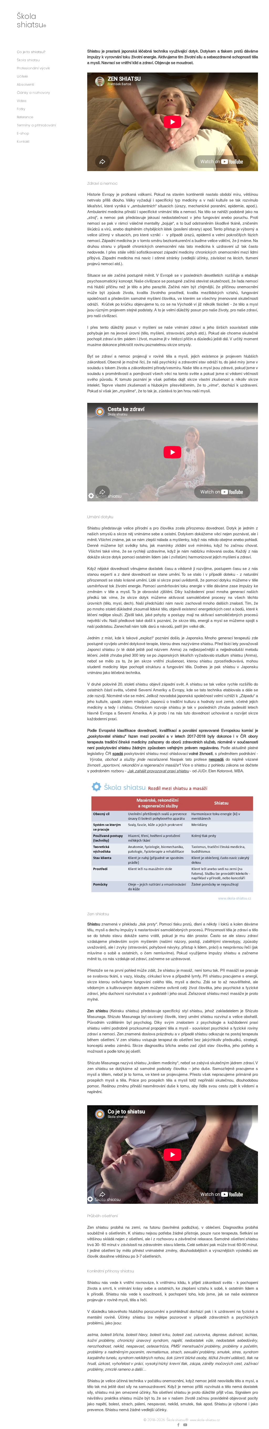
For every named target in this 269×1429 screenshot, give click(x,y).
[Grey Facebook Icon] (178, 1424)
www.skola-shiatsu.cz (205, 1419)
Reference (25, 117)
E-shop (23, 133)
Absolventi (25, 84)
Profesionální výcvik (33, 68)
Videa (21, 100)
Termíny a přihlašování (36, 125)
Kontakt (23, 141)
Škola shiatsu (28, 60)
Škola (26, 16)
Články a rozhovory (33, 92)
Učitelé (22, 76)
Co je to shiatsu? (31, 51)
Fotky (21, 108)
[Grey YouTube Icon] (185, 1424)
